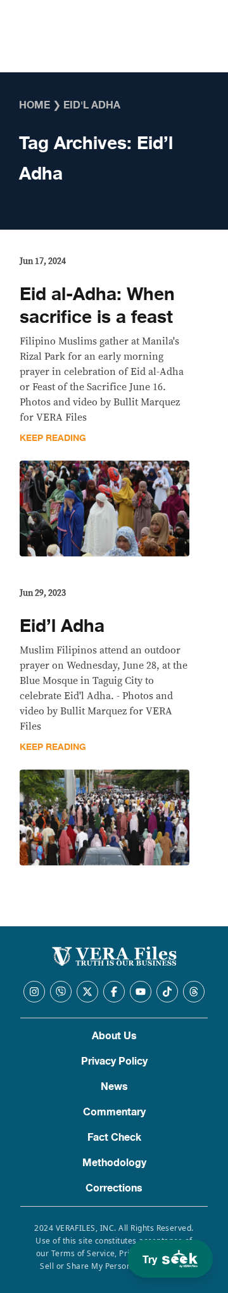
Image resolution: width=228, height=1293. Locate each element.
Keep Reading (53, 438)
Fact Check (114, 1137)
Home (34, 105)
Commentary (114, 1112)
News (114, 1087)
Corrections (114, 1188)
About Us (114, 1036)
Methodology (114, 1163)
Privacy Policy (114, 1061)
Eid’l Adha (62, 626)
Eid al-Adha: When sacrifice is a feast (97, 306)
